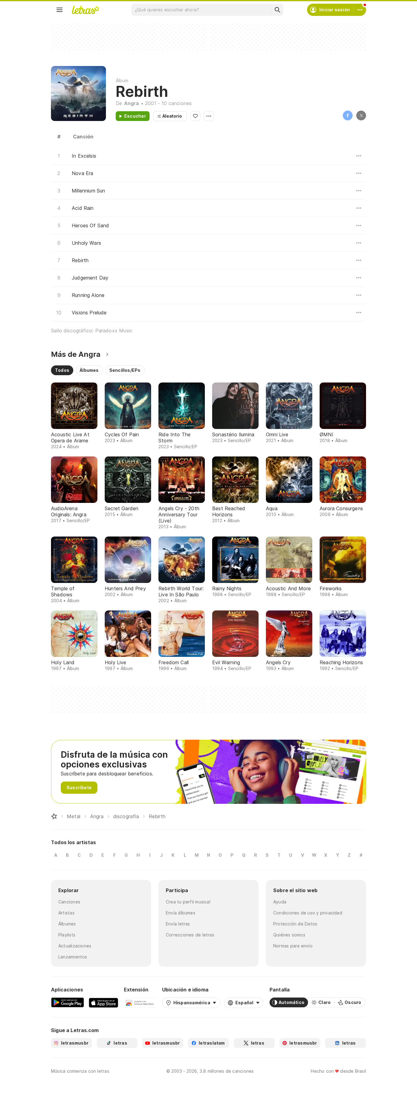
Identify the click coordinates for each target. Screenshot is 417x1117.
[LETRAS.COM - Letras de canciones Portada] (85, 10)
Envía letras (178, 923)
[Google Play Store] (67, 1002)
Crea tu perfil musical (188, 901)
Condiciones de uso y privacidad (307, 912)
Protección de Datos (295, 923)
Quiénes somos (289, 934)
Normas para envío (293, 945)
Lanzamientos (72, 956)
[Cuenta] (360, 10)
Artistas (66, 912)
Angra (131, 103)
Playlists (66, 934)
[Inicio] (54, 816)
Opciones (209, 116)
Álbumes (67, 923)
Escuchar (135, 116)
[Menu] (59, 10)
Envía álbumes (180, 912)
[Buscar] (277, 10)
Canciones (69, 901)
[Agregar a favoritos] (195, 116)
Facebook (348, 115)
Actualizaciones (74, 945)
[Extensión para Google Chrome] (140, 1002)
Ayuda (279, 901)
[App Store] (103, 1002)
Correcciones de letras (190, 934)
